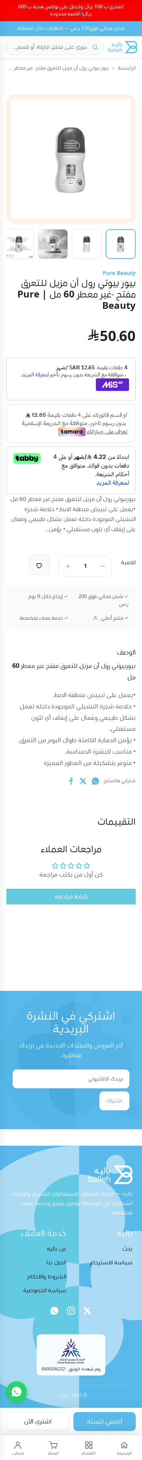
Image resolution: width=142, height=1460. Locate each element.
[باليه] (122, 47)
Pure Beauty (119, 273)
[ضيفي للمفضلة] (39, 565)
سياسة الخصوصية (44, 1290)
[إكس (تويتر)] (87, 1310)
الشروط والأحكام (46, 1277)
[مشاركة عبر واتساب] (95, 781)
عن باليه (56, 1249)
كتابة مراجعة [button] (71, 896)
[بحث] (95, 47)
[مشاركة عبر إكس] (83, 781)
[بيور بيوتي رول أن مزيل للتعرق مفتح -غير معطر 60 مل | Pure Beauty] (121, 244)
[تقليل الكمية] (102, 566)
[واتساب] (54, 1310)
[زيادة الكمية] (68, 566)
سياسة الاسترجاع (111, 1263)
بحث (127, 1249)
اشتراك (114, 1101)
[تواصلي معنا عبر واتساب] (16, 1391)
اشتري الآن (38, 1421)
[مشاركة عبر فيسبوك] (71, 781)
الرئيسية (127, 68)
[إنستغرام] (71, 1310)
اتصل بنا (56, 1263)
